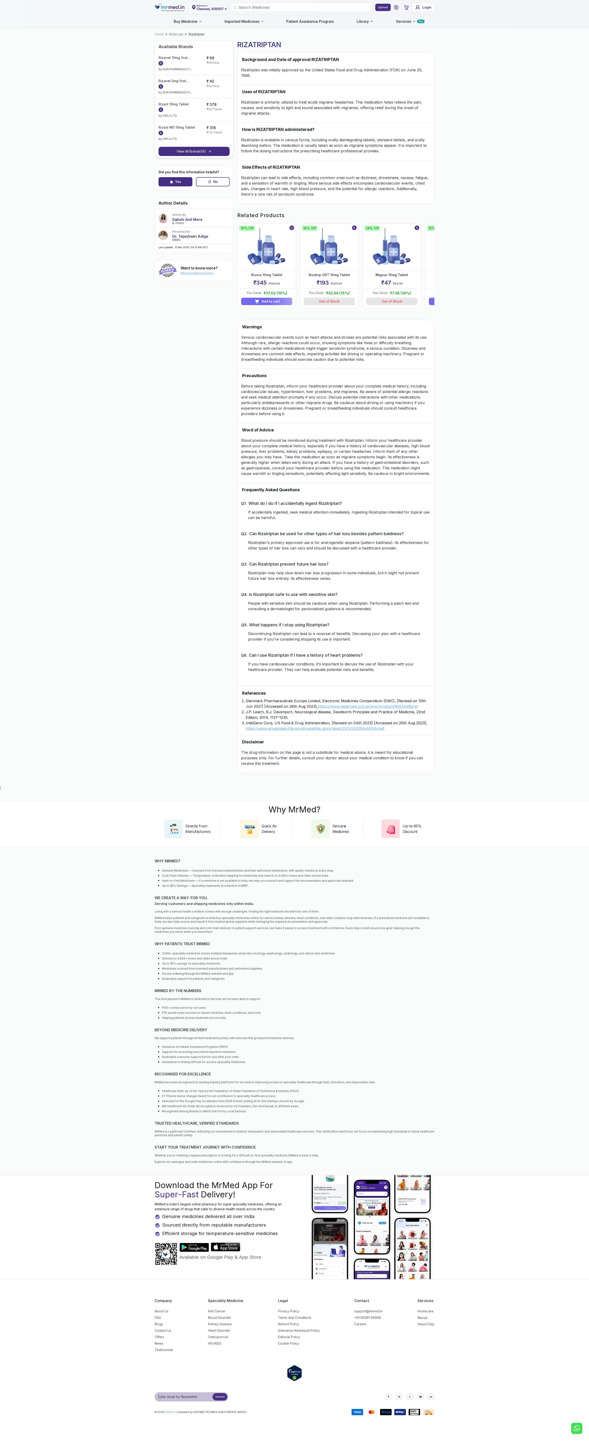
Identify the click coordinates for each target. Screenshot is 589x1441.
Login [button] (426, 7)
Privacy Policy (288, 1311)
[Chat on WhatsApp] (576, 1428)
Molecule (176, 34)
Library (363, 21)
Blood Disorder (219, 1318)
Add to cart (271, 301)
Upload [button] (383, 7)
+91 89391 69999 (367, 1318)
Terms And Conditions (294, 1318)
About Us (161, 1311)
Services (403, 21)
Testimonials (164, 1350)
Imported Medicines (242, 21)
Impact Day (426, 1324)
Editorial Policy (289, 1337)
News (159, 1343)
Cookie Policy (288, 1343)
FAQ (158, 1318)
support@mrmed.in (368, 1311)
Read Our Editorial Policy (197, 273)
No (215, 182)
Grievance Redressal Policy (299, 1330)
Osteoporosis (218, 1337)
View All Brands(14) (191, 151)
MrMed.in (170, 1412)
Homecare (425, 1311)
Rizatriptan (197, 34)
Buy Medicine (185, 21)
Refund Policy (288, 1324)
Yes (178, 182)
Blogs (159, 1324)
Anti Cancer (216, 1311)
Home (159, 34)
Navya (422, 1318)
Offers (159, 1337)
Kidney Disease (220, 1324)
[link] (159, 34)
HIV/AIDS (214, 1343)
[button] (396, 7)
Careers (360, 1324)
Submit (220, 1396)
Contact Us (163, 1330)
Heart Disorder (219, 1330)
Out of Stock (329, 301)
